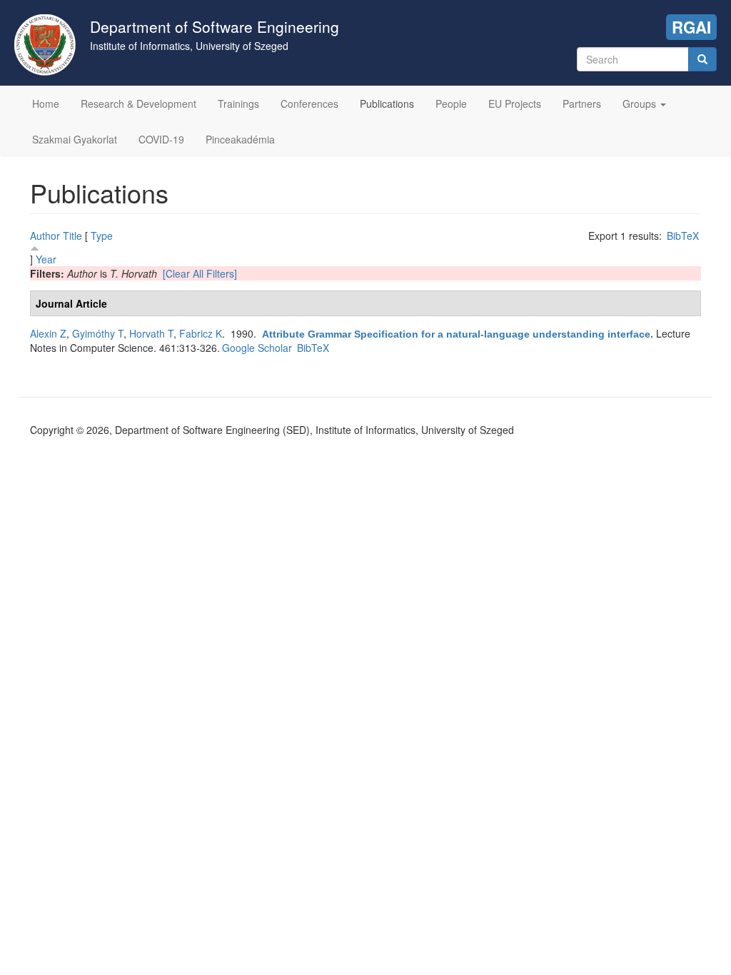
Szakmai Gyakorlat (74, 139)
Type (102, 235)
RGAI (691, 27)
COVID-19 (161, 139)
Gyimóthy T (97, 333)
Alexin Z (48, 333)
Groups (640, 103)
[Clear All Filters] (200, 273)
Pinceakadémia (240, 139)
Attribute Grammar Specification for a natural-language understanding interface (456, 334)
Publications (387, 103)
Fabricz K (200, 333)
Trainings (238, 103)
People (451, 103)
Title (72, 235)
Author (45, 235)
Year (46, 259)
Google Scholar (257, 347)
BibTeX (683, 235)
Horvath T (151, 333)
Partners (582, 103)
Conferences (309, 103)
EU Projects (514, 103)
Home (45, 103)
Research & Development (138, 103)
